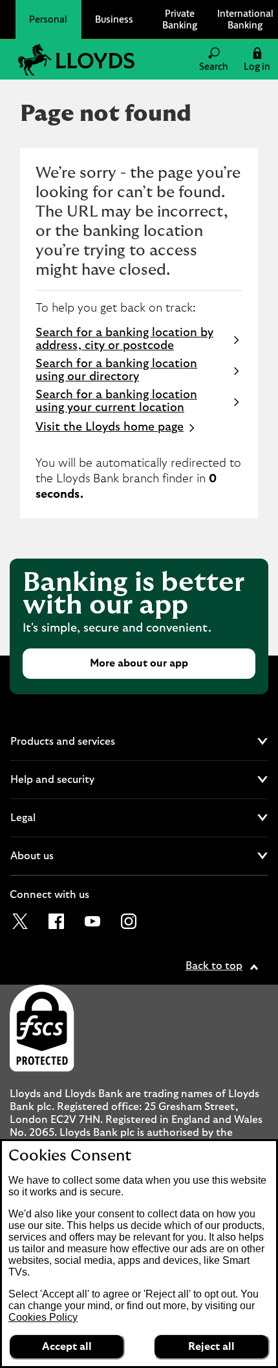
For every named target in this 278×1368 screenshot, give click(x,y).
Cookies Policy (43, 1317)
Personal (48, 19)
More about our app (139, 663)
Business (114, 19)
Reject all (211, 1346)
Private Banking (179, 19)
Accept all (67, 1346)
